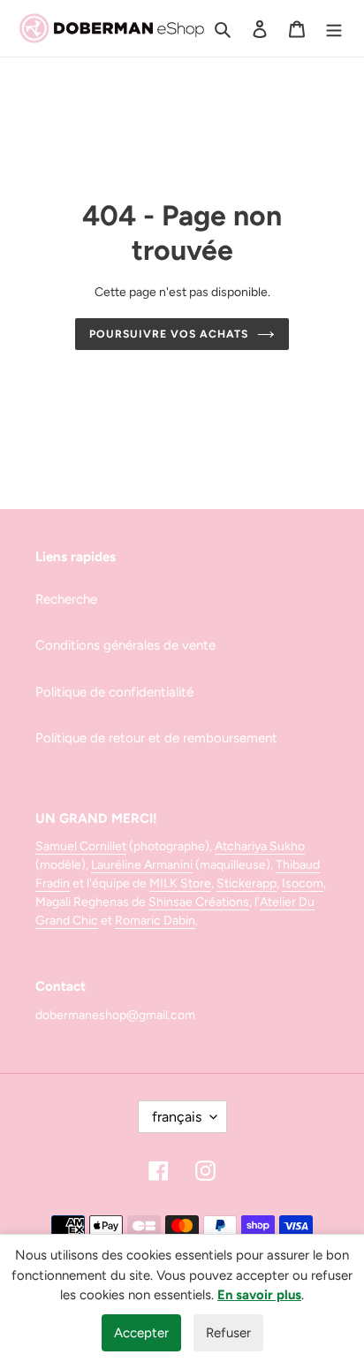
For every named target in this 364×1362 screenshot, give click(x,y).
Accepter (141, 1333)
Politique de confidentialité (114, 692)
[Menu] (334, 29)
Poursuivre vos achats (168, 333)
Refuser (228, 1333)
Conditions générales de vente (125, 645)
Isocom (302, 883)
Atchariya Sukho (260, 846)
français (176, 1116)
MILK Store (180, 883)
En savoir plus (259, 1295)
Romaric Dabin (155, 920)
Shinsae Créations (198, 901)
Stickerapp (246, 883)
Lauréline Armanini (142, 864)
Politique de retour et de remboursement (156, 738)
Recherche (66, 599)
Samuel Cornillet (80, 846)
